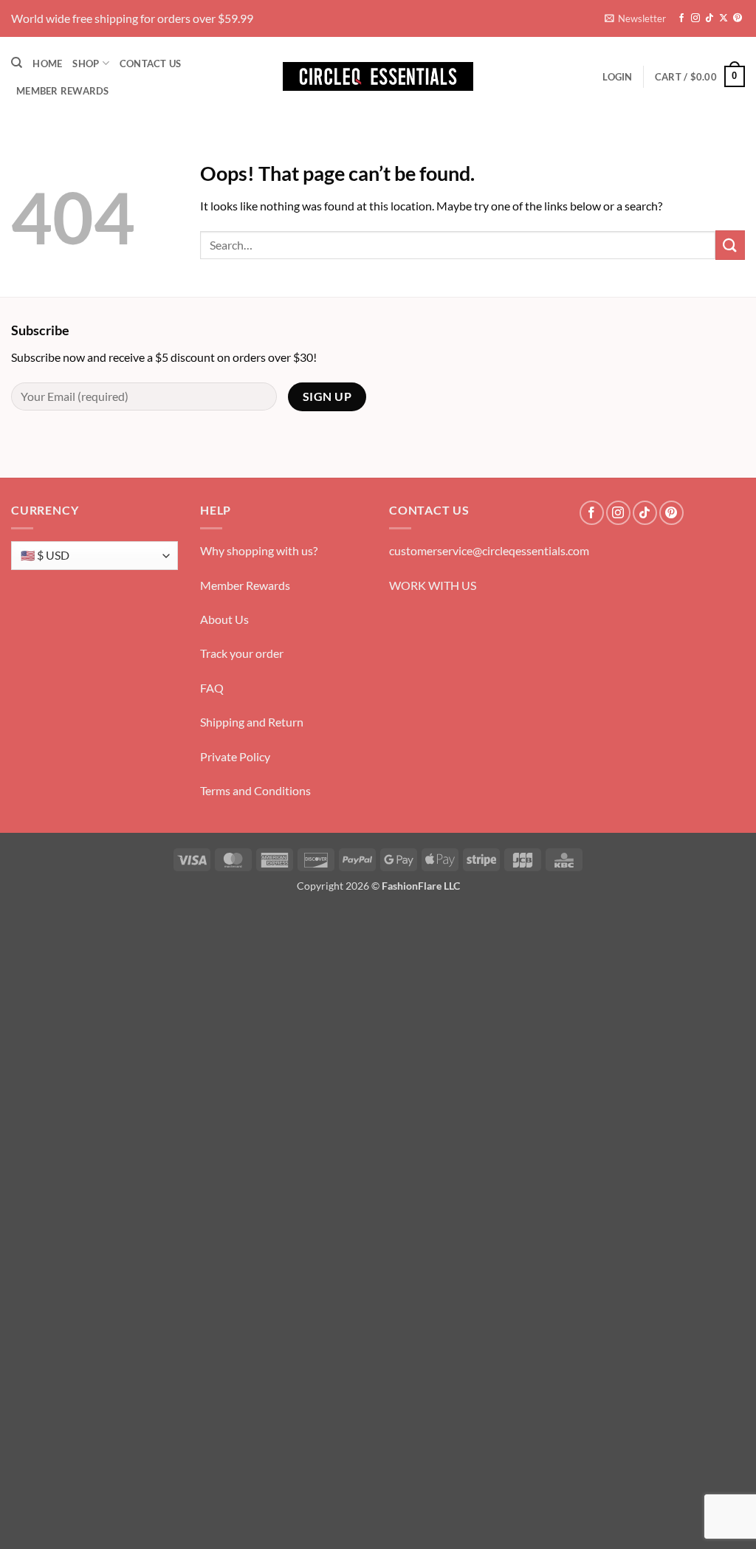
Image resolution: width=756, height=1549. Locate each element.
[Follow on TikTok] (709, 18)
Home (47, 63)
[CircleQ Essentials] (378, 76)
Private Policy (235, 756)
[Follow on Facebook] (681, 18)
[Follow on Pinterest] (737, 18)
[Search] (16, 63)
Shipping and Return (251, 722)
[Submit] (730, 244)
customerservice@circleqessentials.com (489, 550)
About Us (224, 619)
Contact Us (151, 63)
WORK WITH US (432, 585)
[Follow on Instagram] (695, 18)
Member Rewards (62, 91)
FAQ (212, 688)
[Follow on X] (723, 18)
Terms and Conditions (255, 790)
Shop (85, 63)
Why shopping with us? (258, 550)
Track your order (242, 653)
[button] (635, 18)
